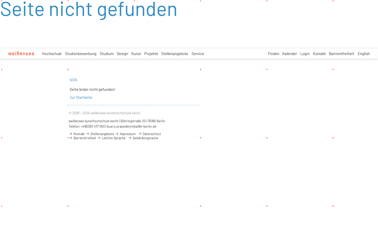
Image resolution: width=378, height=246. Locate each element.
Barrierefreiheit (341, 53)
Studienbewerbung (80, 53)
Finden (273, 53)
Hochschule (52, 53)
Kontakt (319, 53)
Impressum (127, 134)
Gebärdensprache (145, 138)
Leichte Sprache (113, 138)
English (364, 53)
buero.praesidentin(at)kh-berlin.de (131, 126)
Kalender (289, 53)
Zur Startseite (81, 97)
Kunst (136, 53)
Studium (107, 53)
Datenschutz (151, 134)
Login (305, 53)
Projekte (151, 53)
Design (122, 53)
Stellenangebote (174, 53)
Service (198, 53)
